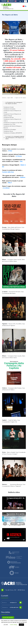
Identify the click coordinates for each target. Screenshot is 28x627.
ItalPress (22, 177)
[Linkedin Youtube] (25, 6)
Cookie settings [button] (13, 624)
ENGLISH (11, 1)
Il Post (10, 151)
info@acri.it (13, 602)
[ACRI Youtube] (23, 6)
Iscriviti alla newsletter (8, 617)
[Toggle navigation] (25, 1)
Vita (21, 161)
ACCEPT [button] (21, 624)
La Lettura (6, 188)
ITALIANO (4, 1)
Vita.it (10, 182)
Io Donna (19, 156)
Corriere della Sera (8, 172)
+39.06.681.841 (14, 607)
